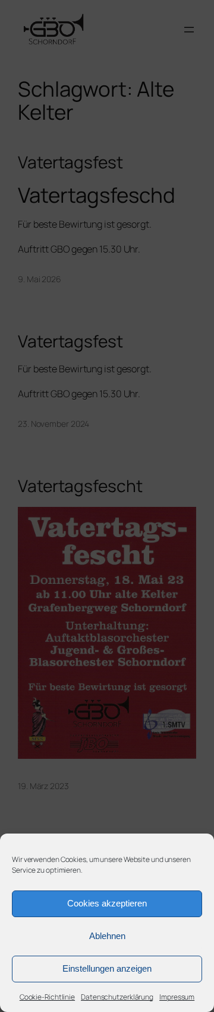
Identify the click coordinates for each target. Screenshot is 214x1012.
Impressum (176, 997)
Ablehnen (107, 936)
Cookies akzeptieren (107, 903)
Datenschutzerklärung (117, 997)
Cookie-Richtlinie (47, 997)
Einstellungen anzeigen (107, 968)
